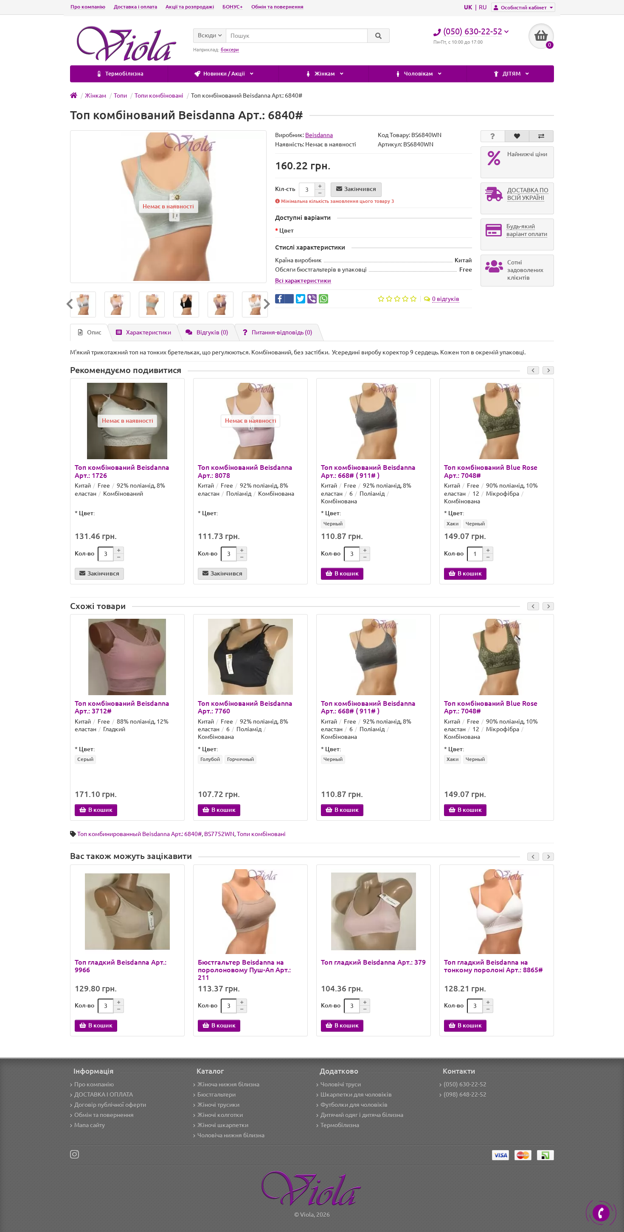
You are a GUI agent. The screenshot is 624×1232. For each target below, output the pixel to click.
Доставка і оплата (135, 6)
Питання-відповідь (282, 332)
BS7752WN (219, 834)
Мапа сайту (89, 1125)
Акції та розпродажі (190, 6)
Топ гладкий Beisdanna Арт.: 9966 (120, 966)
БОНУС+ (232, 6)
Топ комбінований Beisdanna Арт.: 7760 (245, 707)
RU (483, 7)
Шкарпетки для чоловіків (356, 1094)
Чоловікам (418, 73)
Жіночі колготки (220, 1114)
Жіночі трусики (218, 1104)
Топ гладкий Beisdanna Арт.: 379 (373, 962)
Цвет (286, 230)
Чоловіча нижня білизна (230, 1135)
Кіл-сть (285, 188)
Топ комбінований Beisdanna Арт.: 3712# (122, 707)
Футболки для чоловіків (354, 1104)
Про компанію (87, 6)
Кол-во (84, 553)
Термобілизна (123, 73)
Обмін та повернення (277, 6)
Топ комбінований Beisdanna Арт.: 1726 (122, 471)
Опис (94, 332)
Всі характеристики (303, 280)
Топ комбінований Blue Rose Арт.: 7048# (490, 471)
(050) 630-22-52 (465, 1084)
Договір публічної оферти (110, 1104)
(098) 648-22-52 (465, 1094)
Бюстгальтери (216, 1094)
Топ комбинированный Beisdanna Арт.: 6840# (139, 834)
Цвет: (87, 513)
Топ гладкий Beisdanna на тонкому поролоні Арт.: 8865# (493, 966)
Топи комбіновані (261, 834)
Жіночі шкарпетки (222, 1125)
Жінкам (324, 73)
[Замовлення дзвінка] (601, 1212)
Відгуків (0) (212, 332)
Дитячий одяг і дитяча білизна (361, 1114)
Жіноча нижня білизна (228, 1084)
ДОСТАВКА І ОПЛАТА (103, 1094)
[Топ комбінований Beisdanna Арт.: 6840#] (83, 304)
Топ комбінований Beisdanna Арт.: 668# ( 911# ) (368, 471)
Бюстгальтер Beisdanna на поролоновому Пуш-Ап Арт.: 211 (244, 969)
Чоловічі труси (340, 1084)
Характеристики (148, 332)
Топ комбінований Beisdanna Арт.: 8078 (245, 471)
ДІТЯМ (511, 73)
